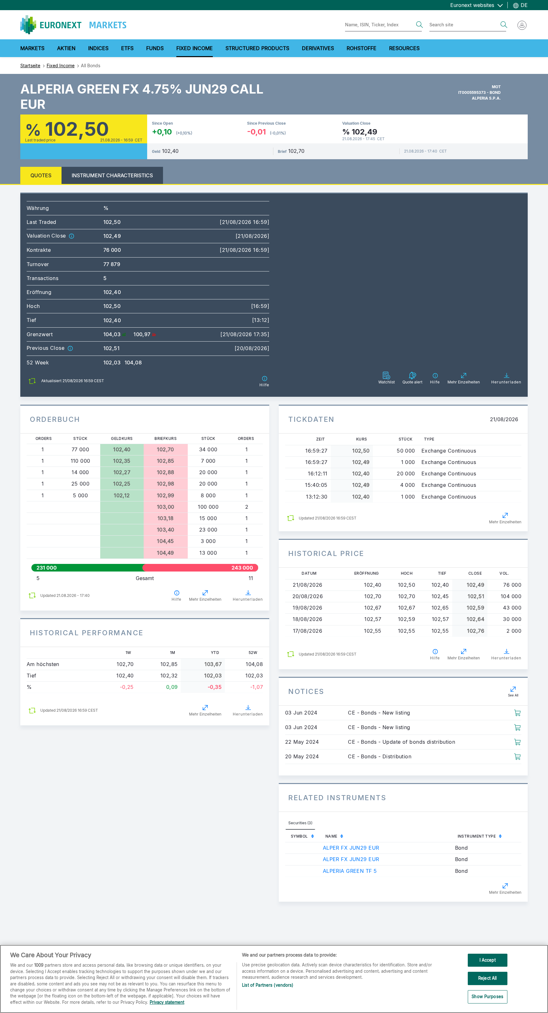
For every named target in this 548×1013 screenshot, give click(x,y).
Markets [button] (32, 48)
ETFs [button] (127, 48)
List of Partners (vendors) (267, 985)
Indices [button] (98, 48)
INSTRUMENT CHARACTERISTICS (112, 175)
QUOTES (40, 175)
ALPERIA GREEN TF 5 (350, 871)
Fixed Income (61, 65)
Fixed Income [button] (194, 48)
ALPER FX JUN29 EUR (351, 848)
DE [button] (523, 5)
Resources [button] (404, 48)
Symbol (299, 836)
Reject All (487, 978)
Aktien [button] (66, 48)
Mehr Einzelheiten (205, 599)
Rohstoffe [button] (361, 48)
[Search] (419, 25)
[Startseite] (73, 24)
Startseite (30, 65)
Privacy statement (167, 1002)
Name (331, 836)
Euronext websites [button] (473, 5)
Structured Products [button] (257, 48)
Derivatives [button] (318, 48)
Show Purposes (487, 996)
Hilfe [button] (176, 599)
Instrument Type (477, 836)
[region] (274, 979)
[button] (71, 236)
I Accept (488, 960)
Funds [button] (155, 48)
